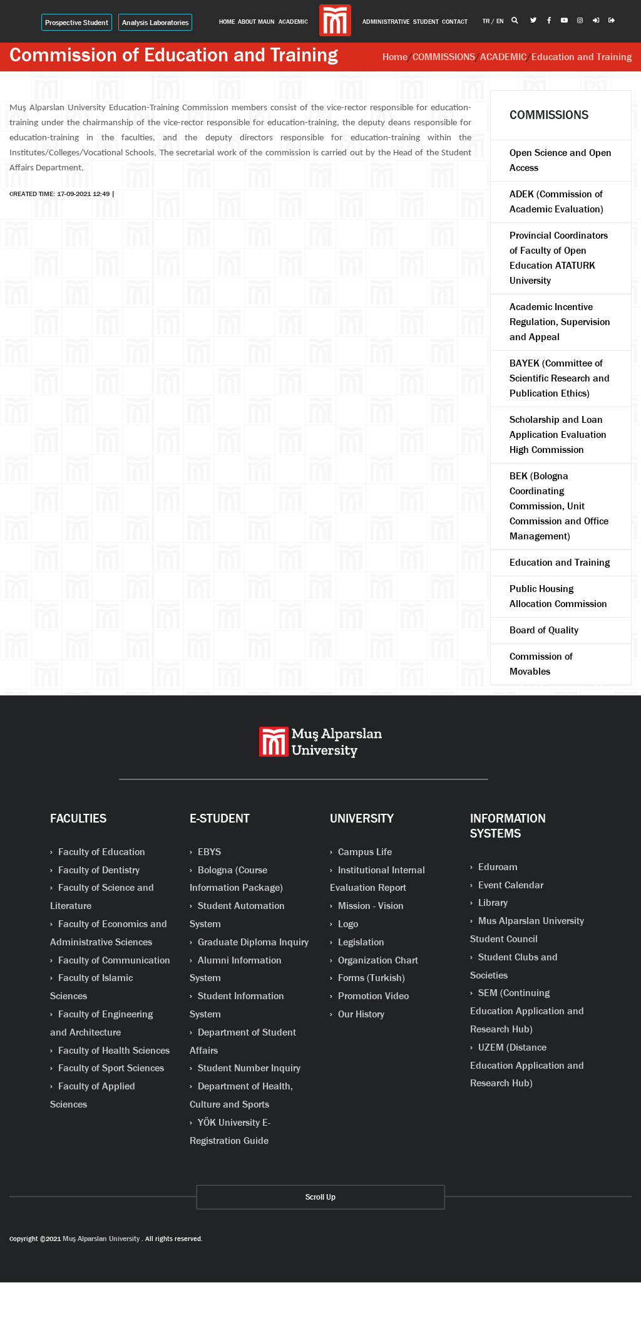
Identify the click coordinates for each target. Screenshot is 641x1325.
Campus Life (364, 851)
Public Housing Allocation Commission (558, 596)
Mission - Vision (370, 905)
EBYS (208, 851)
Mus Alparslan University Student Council (527, 929)
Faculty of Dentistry (98, 869)
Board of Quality (544, 630)
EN (500, 20)
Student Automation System (237, 914)
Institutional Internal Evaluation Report (377, 879)
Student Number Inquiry (247, 1067)
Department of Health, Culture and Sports (241, 1095)
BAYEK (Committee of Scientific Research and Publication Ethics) (560, 378)
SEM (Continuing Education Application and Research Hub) (527, 1011)
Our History (360, 1014)
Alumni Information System (236, 969)
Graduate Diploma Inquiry (252, 941)
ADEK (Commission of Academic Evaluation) (556, 201)
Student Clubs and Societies (514, 966)
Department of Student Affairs (243, 1041)
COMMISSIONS (444, 56)
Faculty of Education (100, 851)
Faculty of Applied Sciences (92, 1095)
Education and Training (581, 56)
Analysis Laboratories (155, 23)
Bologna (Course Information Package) (236, 879)
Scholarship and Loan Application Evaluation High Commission (558, 434)
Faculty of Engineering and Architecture (101, 1023)
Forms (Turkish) (370, 977)
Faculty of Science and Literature (102, 896)
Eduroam (497, 866)
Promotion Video (372, 995)
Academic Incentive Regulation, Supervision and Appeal (560, 321)
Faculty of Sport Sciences (110, 1067)
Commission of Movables (541, 664)
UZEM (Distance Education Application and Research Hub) (527, 1065)
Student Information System (237, 1005)
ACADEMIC (503, 56)
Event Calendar (509, 884)
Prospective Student (76, 23)
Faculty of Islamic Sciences (91, 986)
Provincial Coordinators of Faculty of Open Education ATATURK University (559, 258)
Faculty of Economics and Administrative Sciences (108, 932)
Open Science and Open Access (561, 160)
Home (395, 56)
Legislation (360, 941)
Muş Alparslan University (101, 1239)
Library (492, 902)
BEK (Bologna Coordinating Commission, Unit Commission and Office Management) (559, 506)
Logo (347, 923)
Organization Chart (377, 960)
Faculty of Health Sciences (113, 1050)
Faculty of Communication (113, 960)
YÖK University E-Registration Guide (230, 1131)
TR (487, 20)
